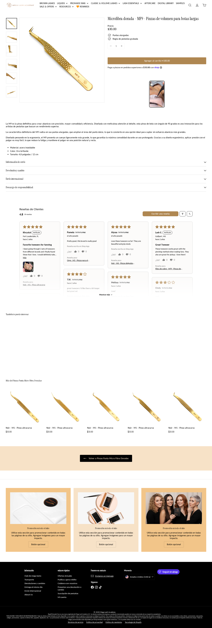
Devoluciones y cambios (35, 583)
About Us (29, 594)
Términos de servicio (75, 622)
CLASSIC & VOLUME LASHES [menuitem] (104, 3)
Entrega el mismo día (33, 587)
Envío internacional (33, 591)
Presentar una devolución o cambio (69, 588)
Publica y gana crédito (67, 579)
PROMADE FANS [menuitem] (77, 3)
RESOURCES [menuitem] (65, 6)
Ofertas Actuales (65, 576)
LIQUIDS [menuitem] (61, 3)
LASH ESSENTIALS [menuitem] (131, 3)
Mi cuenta (62, 597)
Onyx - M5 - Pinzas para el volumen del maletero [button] (77, 260)
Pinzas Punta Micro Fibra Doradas (27, 380)
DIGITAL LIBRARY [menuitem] (166, 3)
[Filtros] (183, 213)
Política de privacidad (94, 622)
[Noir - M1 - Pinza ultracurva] (25, 412)
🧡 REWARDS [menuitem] (82, 6)
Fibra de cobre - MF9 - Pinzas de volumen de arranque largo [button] (168, 269)
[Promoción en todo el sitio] (38, 508)
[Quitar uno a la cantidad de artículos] (111, 46)
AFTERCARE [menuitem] (150, 3)
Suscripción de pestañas (68, 593)
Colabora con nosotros (67, 583)
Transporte (29, 579)
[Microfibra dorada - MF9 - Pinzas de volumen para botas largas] (21, 345)
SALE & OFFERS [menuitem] (47, 6)
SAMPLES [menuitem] (180, 3)
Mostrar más (104, 294)
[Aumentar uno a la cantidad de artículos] (121, 46)
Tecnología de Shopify (133, 622)
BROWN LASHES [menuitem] (47, 3)
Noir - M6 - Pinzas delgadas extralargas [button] (122, 263)
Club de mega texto (33, 576)
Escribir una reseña (161, 213)
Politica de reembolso (114, 622)
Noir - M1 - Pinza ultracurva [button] (34, 285)
